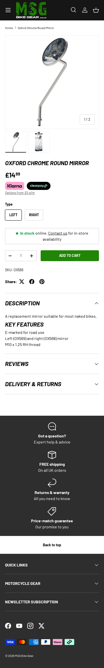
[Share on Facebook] (32, 282)
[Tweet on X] (22, 282)
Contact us (57, 233)
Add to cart (70, 255)
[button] (95, 10)
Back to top (52, 545)
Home (9, 27)
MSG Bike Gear (24, 655)
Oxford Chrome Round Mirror (36, 27)
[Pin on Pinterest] (42, 282)
